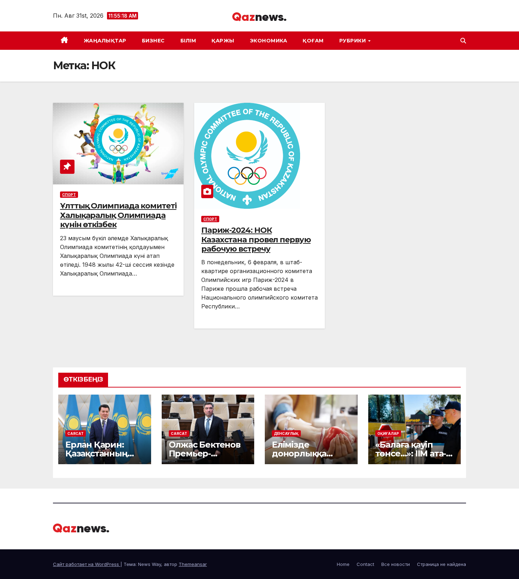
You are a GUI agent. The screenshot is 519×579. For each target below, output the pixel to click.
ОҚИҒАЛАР (388, 433)
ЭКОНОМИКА (268, 40)
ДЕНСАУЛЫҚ (286, 433)
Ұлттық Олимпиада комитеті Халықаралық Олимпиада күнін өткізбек (118, 215)
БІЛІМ (188, 40)
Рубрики (353, 40)
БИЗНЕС (153, 40)
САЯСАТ (75, 433)
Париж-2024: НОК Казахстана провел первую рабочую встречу (256, 239)
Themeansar (193, 564)
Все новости (395, 564)
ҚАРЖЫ (222, 40)
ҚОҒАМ (313, 40)
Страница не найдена (441, 564)
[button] (463, 40)
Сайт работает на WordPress (86, 564)
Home (343, 564)
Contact (365, 564)
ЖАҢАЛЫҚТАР (105, 40)
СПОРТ (69, 195)
